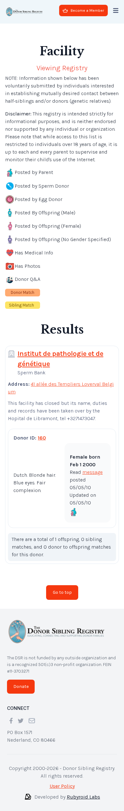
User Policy (62, 786)
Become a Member (87, 10)
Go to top (62, 592)
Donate (21, 686)
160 (42, 438)
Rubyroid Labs (83, 797)
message (92, 472)
